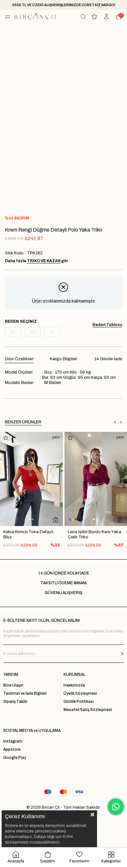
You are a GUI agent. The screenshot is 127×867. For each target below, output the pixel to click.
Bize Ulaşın (13, 685)
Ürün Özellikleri (19, 359)
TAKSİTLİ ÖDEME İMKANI (63, 583)
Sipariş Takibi (15, 701)
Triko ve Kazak (44, 261)
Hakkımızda (74, 685)
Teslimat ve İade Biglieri (25, 693)
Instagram (12, 741)
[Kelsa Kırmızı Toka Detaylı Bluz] (31, 479)
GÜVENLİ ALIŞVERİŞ (63, 592)
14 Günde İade (108, 359)
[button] (30, 519)
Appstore (12, 749)
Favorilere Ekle (5, 437)
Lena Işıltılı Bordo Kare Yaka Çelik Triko (94, 534)
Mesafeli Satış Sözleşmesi (88, 709)
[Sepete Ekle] (55, 519)
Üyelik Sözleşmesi (80, 693)
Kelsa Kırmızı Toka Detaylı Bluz (28, 534)
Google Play (14, 757)
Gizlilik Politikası (79, 701)
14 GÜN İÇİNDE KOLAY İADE (63, 573)
